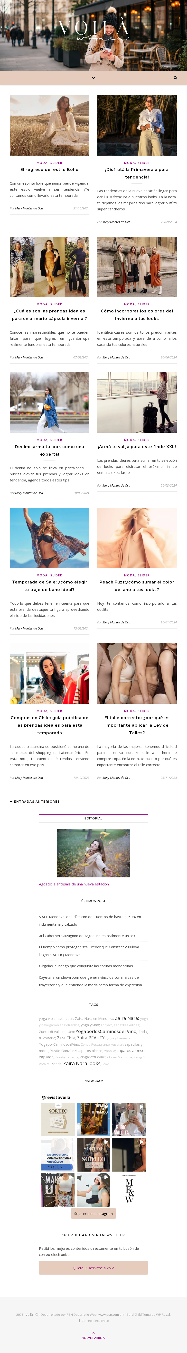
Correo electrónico (95, 1320)
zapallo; (110, 1051)
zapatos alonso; (131, 1050)
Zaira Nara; (127, 1018)
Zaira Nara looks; (83, 1063)
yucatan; (118, 1044)
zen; (71, 1018)
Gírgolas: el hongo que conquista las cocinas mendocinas (86, 965)
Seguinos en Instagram (93, 1213)
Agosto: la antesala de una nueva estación (74, 884)
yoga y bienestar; (119, 1038)
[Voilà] (93, 29)
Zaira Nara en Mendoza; (95, 1018)
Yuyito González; (64, 1050)
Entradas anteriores (36, 801)
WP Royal (163, 1314)
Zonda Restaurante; (96, 1044)
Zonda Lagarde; (67, 1057)
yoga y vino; (91, 1024)
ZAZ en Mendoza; (120, 1057)
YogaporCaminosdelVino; (60, 1044)
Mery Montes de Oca (29, 208)
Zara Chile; (67, 1038)
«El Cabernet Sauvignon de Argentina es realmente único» (87, 935)
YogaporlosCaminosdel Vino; (107, 1031)
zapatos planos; (91, 1050)
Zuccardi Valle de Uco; (57, 1031)
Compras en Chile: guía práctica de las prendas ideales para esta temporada (50, 725)
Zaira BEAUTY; (92, 1038)
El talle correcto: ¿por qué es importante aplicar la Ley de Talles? (137, 725)
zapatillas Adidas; (127, 1025)
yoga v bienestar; (53, 1018)
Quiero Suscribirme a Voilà (93, 1268)
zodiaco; (107, 1025)
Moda (42, 163)
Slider (56, 163)
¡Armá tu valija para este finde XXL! (137, 446)
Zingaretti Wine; (93, 1056)
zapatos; (47, 1057)
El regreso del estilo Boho (49, 169)
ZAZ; (106, 1064)
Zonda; (57, 1063)
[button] (58, 1119)
